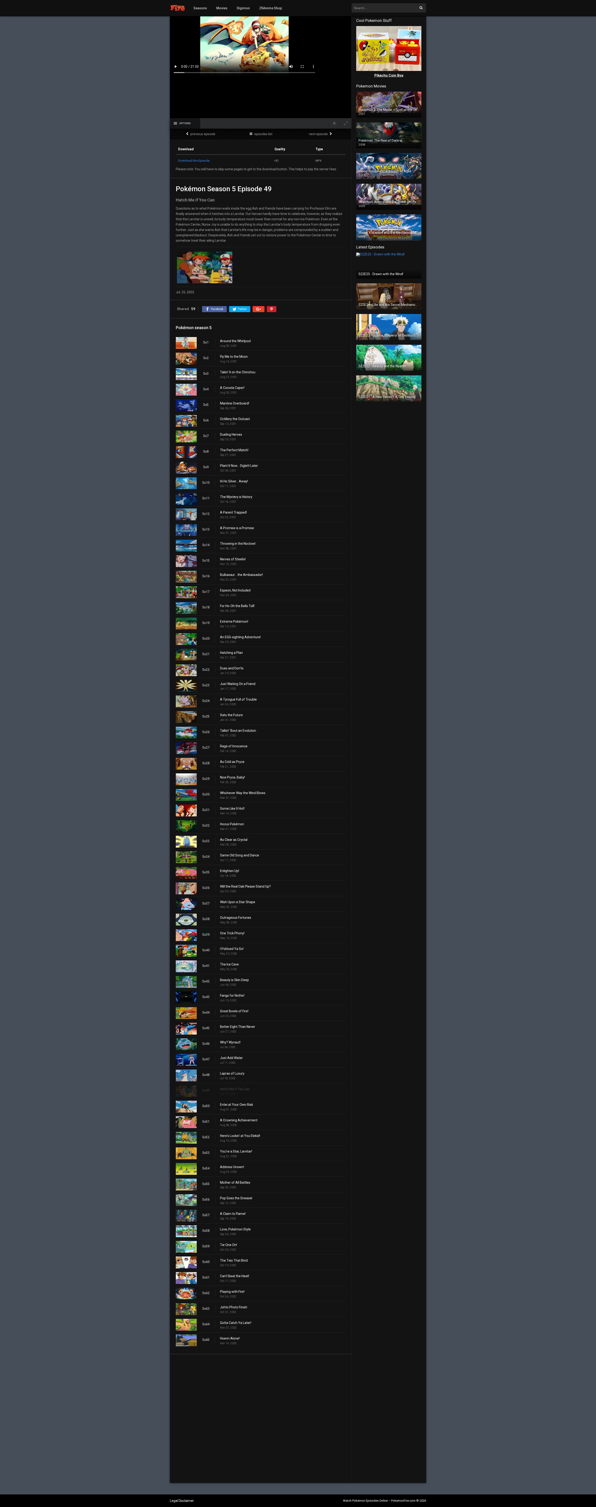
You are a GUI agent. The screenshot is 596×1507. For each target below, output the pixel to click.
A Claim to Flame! (233, 1214)
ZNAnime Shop (270, 8)
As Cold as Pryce (232, 762)
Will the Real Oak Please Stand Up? (245, 886)
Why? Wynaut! (230, 1042)
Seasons (200, 8)
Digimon (243, 8)
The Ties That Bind (234, 1260)
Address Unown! (232, 1167)
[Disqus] (260, 1418)
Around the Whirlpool (235, 341)
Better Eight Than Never (237, 1027)
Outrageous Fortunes (235, 917)
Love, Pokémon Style (235, 1229)
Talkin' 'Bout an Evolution (238, 730)
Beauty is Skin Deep (234, 980)
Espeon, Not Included (235, 590)
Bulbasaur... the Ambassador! (241, 575)
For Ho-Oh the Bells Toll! (237, 606)
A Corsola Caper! (232, 388)
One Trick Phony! (232, 933)
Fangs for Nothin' (232, 995)
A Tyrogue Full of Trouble (238, 699)
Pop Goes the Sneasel (236, 1198)
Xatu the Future (231, 715)
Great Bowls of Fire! (234, 1011)
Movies (221, 8)
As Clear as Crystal (233, 840)
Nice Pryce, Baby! (232, 777)
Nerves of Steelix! (233, 559)
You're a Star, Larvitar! (236, 1151)
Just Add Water (231, 1058)
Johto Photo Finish (233, 1307)
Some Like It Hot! (232, 808)
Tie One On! (228, 1245)
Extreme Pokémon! (234, 621)
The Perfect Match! (234, 450)
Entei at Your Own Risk (236, 1104)
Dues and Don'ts (232, 668)
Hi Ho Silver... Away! (234, 481)
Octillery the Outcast (235, 419)
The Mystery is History (236, 497)
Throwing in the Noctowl (237, 543)
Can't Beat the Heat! (234, 1276)
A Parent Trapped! (233, 512)
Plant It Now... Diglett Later (239, 466)
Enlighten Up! (229, 871)
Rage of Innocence (233, 746)
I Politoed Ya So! (232, 949)
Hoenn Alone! (230, 1338)
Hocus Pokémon (232, 824)
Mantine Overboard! (234, 403)
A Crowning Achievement (238, 1120)
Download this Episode (194, 160)
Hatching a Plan (231, 653)
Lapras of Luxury (232, 1073)
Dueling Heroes (231, 434)
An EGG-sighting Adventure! (240, 637)
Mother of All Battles (235, 1182)
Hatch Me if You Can (235, 1089)
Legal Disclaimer (182, 1501)
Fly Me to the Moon (234, 356)
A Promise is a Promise (237, 528)
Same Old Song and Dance (239, 855)
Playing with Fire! (232, 1291)
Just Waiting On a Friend (237, 684)
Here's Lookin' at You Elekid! (240, 1136)
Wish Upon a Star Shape (237, 902)
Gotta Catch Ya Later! (235, 1323)
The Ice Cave (229, 964)
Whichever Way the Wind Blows (242, 793)
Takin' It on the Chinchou (237, 372)
